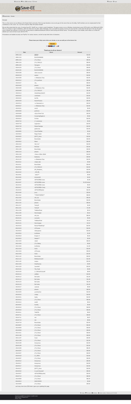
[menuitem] (23, 2)
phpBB (21, 395)
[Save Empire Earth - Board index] (28, 9)
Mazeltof (24, 397)
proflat (18, 397)
